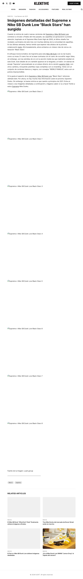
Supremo (18, 482)
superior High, (64, 64)
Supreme (15, 86)
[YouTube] (14, 3)
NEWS (13, 9)
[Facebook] (3, 3)
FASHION (32, 9)
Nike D (11, 482)
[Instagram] (10, 3)
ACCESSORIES (43, 9)
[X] (7, 3)
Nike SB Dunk (51, 54)
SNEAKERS (22, 9)
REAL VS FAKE (67, 9)
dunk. (20, 47)
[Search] (81, 9)
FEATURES (55, 9)
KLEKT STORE (74, 3)
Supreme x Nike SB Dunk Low (57, 34)
